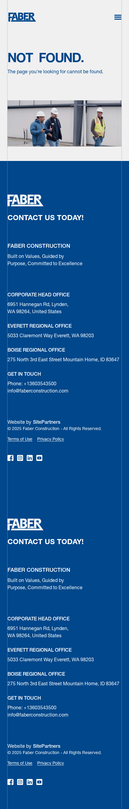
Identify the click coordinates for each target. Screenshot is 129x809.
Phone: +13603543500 (32, 384)
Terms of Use (20, 439)
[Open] (117, 17)
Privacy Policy (50, 439)
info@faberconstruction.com (38, 391)
